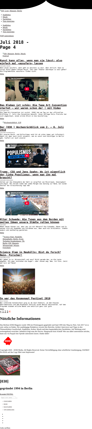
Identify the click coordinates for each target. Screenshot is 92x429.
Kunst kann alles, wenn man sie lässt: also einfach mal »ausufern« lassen (31, 62)
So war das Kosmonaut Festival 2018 (25, 298)
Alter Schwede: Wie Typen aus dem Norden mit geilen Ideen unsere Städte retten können (32, 221)
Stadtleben (7, 15)
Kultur (8, 257)
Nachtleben (7, 19)
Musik (5, 17)
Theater (8, 65)
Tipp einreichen (8, 21)
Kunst (7, 110)
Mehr (2, 74)
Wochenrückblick (10, 132)
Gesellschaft (9, 180)
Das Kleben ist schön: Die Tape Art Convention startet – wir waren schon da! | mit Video (33, 106)
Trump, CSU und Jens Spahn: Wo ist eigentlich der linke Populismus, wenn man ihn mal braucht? (32, 174)
